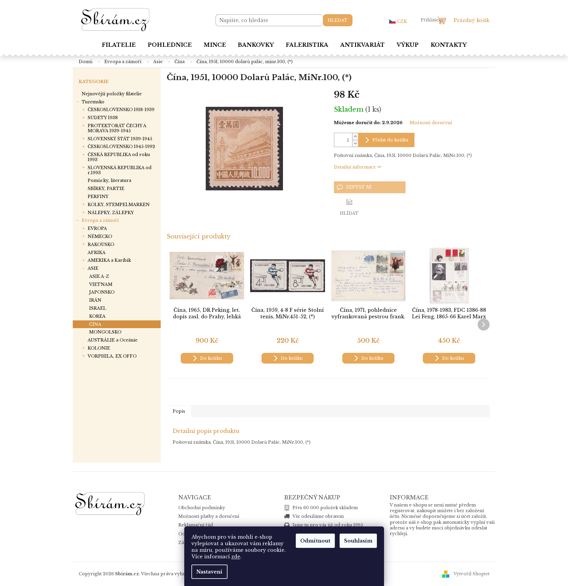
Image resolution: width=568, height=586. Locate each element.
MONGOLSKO (105, 332)
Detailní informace (355, 167)
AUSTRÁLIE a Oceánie (112, 340)
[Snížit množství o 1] (355, 143)
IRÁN (95, 300)
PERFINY (98, 196)
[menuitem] (119, 45)
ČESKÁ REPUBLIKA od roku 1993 (119, 157)
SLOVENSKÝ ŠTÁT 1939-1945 (120, 138)
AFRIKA (97, 252)
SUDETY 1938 (103, 117)
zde (235, 556)
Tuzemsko (93, 102)
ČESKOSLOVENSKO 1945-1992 (121, 146)
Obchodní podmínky (201, 507)
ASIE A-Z (99, 276)
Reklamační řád (195, 525)
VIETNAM (100, 284)
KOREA (97, 316)
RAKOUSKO (101, 244)
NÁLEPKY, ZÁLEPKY (111, 212)
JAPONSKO (101, 292)
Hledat (338, 20)
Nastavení (209, 572)
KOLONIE (99, 348)
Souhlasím (358, 541)
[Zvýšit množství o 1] (355, 136)
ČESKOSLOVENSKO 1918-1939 (121, 109)
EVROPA (97, 228)
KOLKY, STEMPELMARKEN (119, 204)
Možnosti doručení (431, 122)
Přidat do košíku (390, 140)
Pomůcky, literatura (109, 180)
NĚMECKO (100, 236)
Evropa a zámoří (100, 220)
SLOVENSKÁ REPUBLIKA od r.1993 (119, 170)
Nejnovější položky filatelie (112, 93)
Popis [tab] (179, 411)
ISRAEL (97, 308)
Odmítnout (315, 541)
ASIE (93, 268)
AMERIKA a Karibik (109, 260)
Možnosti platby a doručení (208, 516)
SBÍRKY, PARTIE (106, 188)
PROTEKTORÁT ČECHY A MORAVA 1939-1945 (117, 128)
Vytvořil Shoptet (472, 573)
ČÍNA (95, 324)
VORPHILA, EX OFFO (112, 356)
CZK (402, 21)
